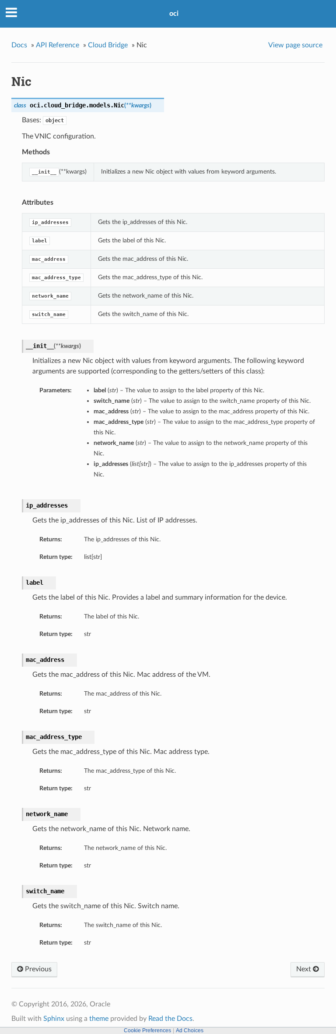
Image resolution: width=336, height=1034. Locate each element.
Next (304, 969)
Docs (19, 45)
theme (98, 1018)
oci (173, 13)
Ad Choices (189, 1030)
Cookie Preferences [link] (147, 1030)
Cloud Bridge (108, 45)
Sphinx (53, 1018)
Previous (37, 969)
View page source (295, 45)
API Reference (57, 45)
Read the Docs (170, 1018)
